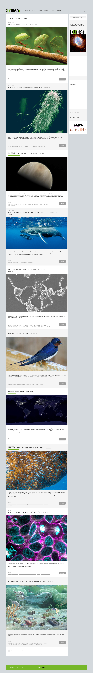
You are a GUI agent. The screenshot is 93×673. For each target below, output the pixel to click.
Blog (53, 10)
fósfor (29, 204)
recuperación (31, 262)
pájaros (41, 384)
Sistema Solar (39, 204)
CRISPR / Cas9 (26, 146)
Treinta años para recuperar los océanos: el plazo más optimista (25, 213)
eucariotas (31, 325)
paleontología (19, 644)
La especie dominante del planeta (18, 24)
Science (38, 574)
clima (32, 439)
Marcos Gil (34, 24)
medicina (34, 574)
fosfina (25, 204)
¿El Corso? (27, 10)
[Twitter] (86, 11)
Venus (44, 204)
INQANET (43, 667)
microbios (34, 204)
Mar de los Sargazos (32, 504)
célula (13, 574)
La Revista (40, 10)
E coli (31, 146)
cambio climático (15, 262)
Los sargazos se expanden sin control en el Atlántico (25, 448)
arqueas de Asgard (15, 325)
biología (16, 146)
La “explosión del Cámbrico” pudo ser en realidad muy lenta (27, 581)
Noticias (33, 10)
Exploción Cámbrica (33, 643)
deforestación (36, 439)
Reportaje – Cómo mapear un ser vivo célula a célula (25, 512)
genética (45, 325)
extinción (30, 384)
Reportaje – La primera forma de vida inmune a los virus (25, 87)
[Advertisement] (46, 4)
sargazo (46, 504)
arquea (9, 325)
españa (22, 384)
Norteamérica (36, 384)
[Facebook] (84, 11)
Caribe (25, 504)
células (26, 325)
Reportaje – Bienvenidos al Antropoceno (21, 392)
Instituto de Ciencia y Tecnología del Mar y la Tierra (27, 326)
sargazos (10, 505)
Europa (26, 384)
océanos (25, 262)
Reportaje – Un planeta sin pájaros (19, 333)
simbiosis (48, 326)
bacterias (12, 146)
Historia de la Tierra (42, 643)
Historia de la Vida (12, 326)
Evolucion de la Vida (38, 325)
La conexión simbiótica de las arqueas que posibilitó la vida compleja (27, 270)
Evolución (25, 643)
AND (8, 146)
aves (15, 384)
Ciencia (9, 78)
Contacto (58, 10)
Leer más (62, 79)
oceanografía (40, 504)
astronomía (16, 204)
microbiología (42, 326)
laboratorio (40, 146)
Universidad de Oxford (39, 644)
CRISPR (16, 574)
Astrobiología (11, 204)
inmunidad (35, 146)
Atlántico (10, 504)
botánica (20, 439)
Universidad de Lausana (28, 644)
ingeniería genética (27, 574)
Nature (21, 262)
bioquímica (21, 146)
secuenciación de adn (45, 574)
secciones (46, 10)
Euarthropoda (19, 643)
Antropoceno (11, 384)
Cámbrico (14, 643)
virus (45, 146)
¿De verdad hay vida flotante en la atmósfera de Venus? (26, 154)
